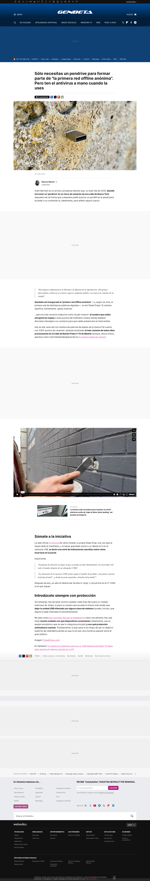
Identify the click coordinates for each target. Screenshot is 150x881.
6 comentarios (43, 97)
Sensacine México (56, 861)
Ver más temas (21, 806)
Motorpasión (90, 835)
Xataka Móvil (18, 838)
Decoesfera (108, 838)
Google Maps (66, 59)
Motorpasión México (90, 862)
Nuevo (130, 14)
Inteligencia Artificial (63, 801)
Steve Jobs (45, 59)
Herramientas (19, 792)
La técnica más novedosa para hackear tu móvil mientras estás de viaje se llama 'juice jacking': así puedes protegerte (91, 512)
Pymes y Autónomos (126, 839)
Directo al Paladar (74, 835)
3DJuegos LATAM (38, 861)
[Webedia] (20, 824)
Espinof (52, 838)
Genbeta (75, 12)
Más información (91, 879)
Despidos (55, 59)
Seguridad (39, 792)
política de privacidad (106, 792)
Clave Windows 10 (56, 774)
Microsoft (77, 59)
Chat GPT (33, 774)
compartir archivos (103, 656)
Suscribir (113, 788)
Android (86, 59)
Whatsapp (95, 59)
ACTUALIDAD (25, 22)
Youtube (95, 805)
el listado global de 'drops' (92, 337)
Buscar (132, 816)
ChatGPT (35, 59)
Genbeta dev (61, 792)
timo (57, 797)
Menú (19, 14)
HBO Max (123, 59)
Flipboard (127, 22)
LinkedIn (113, 805)
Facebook (131, 22)
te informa (54, 543)
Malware (90, 656)
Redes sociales (19, 797)
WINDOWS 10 (86, 22)
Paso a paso (18, 788)
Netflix (16, 801)
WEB (98, 22)
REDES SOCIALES (68, 22)
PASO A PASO (110, 22)
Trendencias (108, 835)
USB (81, 656)
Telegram (135, 22)
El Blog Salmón (127, 835)
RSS (104, 805)
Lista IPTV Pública (112, 774)
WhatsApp (39, 801)
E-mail (62, 97)
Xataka (16, 835)
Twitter (123, 22)
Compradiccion (109, 841)
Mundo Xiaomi (19, 847)
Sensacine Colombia (53, 865)
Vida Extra (35, 838)
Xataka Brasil (18, 864)
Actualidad (39, 788)
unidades (72, 656)
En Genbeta (74, 507)
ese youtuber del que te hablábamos (67, 618)
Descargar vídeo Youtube (75, 774)
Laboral (38, 797)
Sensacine (53, 835)
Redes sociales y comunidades (54, 656)
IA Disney (43, 774)
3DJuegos (35, 835)
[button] (49, 182)
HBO (115, 59)
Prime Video (106, 59)
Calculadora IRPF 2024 (95, 774)
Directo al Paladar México (74, 862)
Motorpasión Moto (92, 838)
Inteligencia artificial (63, 788)
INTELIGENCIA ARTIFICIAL (46, 22)
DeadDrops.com (52, 640)
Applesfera (18, 841)
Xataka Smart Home (21, 844)
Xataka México (19, 861)
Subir (130, 825)
